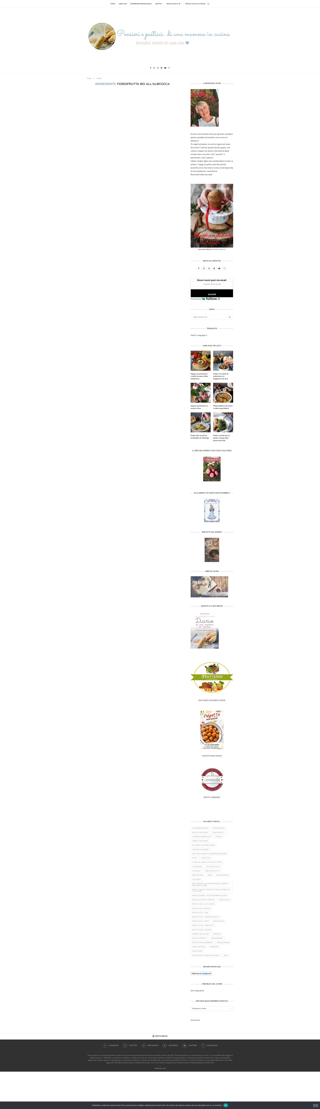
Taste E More (197, 951)
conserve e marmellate (201, 837)
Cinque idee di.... (218, 832)
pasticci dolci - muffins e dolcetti (205, 917)
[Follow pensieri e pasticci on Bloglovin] (201, 973)
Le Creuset (196, 871)
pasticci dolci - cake (200, 913)
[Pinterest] (161, 68)
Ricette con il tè (173, 4)
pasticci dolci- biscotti (201, 908)
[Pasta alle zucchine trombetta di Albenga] (201, 422)
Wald (226, 955)
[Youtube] (165, 68)
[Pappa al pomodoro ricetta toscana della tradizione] (201, 361)
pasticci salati (219, 921)
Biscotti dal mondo (200, 832)
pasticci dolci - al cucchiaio (203, 904)
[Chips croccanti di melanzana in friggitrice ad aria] (223, 361)
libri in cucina (197, 875)
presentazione (216, 938)
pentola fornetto (199, 938)
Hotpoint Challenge (200, 850)
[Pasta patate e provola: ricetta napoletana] (223, 393)
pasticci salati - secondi (201, 930)
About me (123, 4)
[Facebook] (150, 68)
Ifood (194, 858)
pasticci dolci (224, 900)
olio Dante (196, 879)
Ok (226, 1105)
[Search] (208, 3)
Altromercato (218, 828)
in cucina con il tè (213, 867)
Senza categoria (198, 947)
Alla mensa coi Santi (200, 828)
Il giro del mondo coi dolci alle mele (207, 862)
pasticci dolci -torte (200, 921)
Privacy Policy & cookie (195, 4)
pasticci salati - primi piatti (203, 925)
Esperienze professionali (141, 4)
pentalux (217, 934)
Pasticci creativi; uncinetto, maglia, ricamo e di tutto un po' (211, 890)
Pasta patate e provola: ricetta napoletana (223, 407)
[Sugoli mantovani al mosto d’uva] (201, 393)
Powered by (196, 299)
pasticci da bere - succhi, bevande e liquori (209, 896)
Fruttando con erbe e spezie (203, 845)
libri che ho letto (212, 871)
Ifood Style (205, 858)
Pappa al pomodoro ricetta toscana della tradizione (199, 376)
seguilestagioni (223, 943)
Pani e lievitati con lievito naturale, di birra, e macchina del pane (210, 884)
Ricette (158, 4)
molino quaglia (222, 875)
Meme (210, 875)
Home (112, 4)
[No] (315, 1105)
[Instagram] (158, 68)
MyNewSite (209, 1063)
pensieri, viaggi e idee (200, 934)
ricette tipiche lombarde (202, 943)
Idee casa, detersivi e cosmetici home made (209, 854)
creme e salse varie (200, 841)
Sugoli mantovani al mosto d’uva (199, 407)
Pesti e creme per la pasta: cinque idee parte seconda (221, 438)
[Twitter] (154, 68)
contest (219, 837)
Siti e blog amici (197, 990)
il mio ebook (197, 867)
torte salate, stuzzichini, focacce (205, 955)
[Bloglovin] (169, 68)
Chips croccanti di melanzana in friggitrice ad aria (220, 376)
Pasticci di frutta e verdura (203, 900)
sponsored (214, 947)
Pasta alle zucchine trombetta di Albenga (200, 436)
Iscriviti (212, 294)
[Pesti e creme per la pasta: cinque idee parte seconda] (223, 422)
